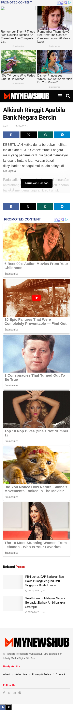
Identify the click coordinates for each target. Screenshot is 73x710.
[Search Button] (68, 96)
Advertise (21, 674)
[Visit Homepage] (26, 96)
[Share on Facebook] (11, 134)
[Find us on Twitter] (9, 693)
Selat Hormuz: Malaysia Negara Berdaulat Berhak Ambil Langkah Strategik (45, 602)
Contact (60, 674)
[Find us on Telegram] (19, 693)
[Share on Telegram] (62, 134)
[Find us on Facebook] (4, 693)
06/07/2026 (33, 591)
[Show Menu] (60, 96)
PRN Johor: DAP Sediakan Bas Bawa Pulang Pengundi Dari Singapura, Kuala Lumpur (44, 581)
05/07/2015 (21, 126)
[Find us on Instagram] (14, 693)
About (6, 674)
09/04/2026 (33, 612)
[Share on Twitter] (28, 134)
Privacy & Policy (41, 674)
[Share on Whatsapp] (46, 134)
